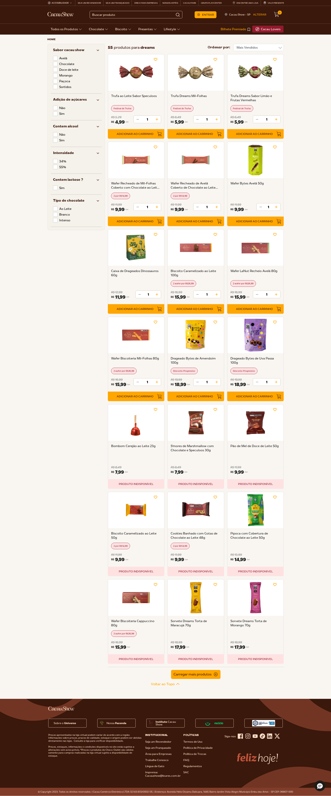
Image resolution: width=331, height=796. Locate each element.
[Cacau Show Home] (61, 14)
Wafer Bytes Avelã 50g (247, 183)
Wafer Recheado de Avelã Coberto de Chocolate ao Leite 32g (193, 185)
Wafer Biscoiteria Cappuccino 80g (132, 623)
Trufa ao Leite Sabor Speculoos (134, 96)
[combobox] (136, 14)
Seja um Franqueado (158, 748)
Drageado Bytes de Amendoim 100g (193, 360)
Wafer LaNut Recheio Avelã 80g (253, 271)
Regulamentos (192, 766)
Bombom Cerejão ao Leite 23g (133, 446)
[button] (206, 14)
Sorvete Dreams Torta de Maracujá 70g (189, 623)
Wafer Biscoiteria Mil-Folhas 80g (135, 358)
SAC (186, 772)
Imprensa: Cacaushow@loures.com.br (163, 774)
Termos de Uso (192, 741)
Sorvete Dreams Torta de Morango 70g (248, 623)
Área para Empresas (158, 754)
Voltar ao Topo (163, 684)
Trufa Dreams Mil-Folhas (189, 96)
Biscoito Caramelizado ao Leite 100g (193, 273)
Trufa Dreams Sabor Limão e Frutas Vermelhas (251, 98)
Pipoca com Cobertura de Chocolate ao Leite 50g (249, 535)
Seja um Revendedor (158, 741)
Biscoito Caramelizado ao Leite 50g (133, 535)
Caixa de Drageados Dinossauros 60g (134, 273)
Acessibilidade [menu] (60, 3)
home (51, 39)
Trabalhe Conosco (157, 760)
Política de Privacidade (198, 748)
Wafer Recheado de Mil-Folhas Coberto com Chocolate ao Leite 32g (135, 185)
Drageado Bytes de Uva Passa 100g (252, 360)
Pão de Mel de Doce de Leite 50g (254, 446)
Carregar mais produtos (192, 674)
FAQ (186, 760)
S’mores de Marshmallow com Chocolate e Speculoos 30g (192, 448)
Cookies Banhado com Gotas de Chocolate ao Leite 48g (194, 535)
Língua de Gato (154, 766)
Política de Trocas (194, 754)
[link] (236, 29)
